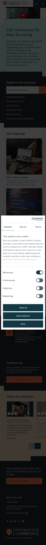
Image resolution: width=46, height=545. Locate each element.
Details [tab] (23, 226)
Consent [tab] (8, 226)
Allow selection (23, 315)
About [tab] (38, 226)
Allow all (23, 307)
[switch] (39, 280)
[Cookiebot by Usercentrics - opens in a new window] (32, 219)
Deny (23, 324)
